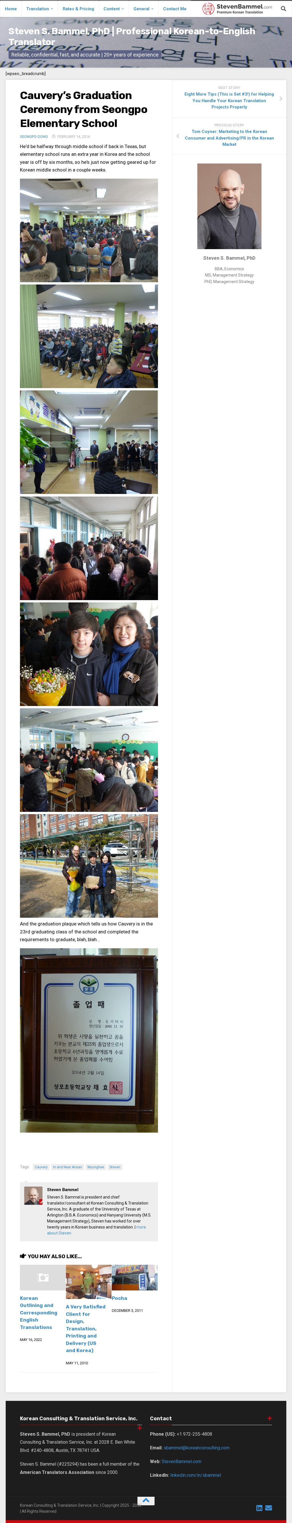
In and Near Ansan (67, 1167)
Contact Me (174, 8)
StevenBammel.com (181, 1461)
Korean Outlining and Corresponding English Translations (38, 1312)
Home (11, 8)
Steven (115, 1167)
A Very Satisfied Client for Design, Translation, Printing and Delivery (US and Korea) (86, 1328)
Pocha (119, 1298)
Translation (37, 8)
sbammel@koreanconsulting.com (197, 1448)
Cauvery (41, 1167)
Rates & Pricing (78, 8)
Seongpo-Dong (34, 136)
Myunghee (96, 1167)
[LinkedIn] (259, 1507)
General (141, 8)
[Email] (268, 1507)
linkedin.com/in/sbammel (195, 1475)
